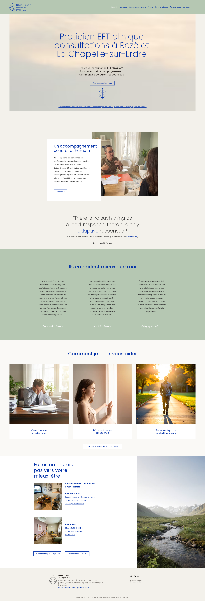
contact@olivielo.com (79, 587)
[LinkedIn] (138, 576)
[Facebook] (135, 576)
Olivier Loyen (23, 5)
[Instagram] (131, 576)
